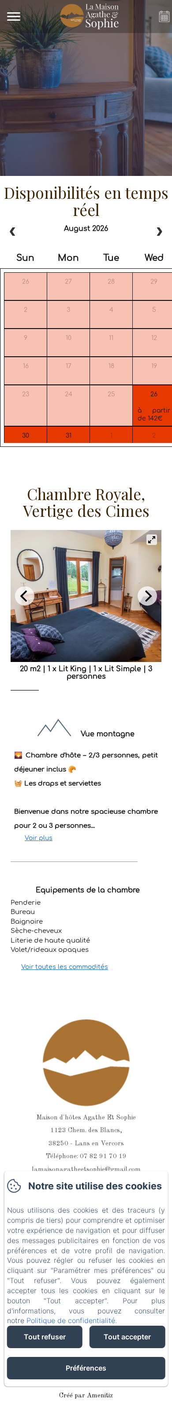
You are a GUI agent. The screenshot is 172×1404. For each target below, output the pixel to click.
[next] (159, 232)
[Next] (147, 596)
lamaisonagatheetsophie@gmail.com (86, 1169)
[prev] (13, 232)
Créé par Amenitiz (86, 1396)
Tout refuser (45, 1336)
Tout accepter (127, 1336)
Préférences (86, 1368)
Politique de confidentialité (70, 1320)
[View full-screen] (151, 539)
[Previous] (24, 596)
